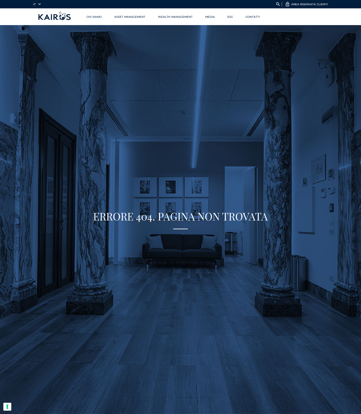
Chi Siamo (94, 16)
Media (210, 16)
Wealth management (175, 16)
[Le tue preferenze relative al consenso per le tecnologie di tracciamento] (7, 407)
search (278, 4)
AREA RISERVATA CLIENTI (309, 4)
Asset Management (129, 16)
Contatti (252, 16)
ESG (230, 16)
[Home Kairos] (54, 16)
